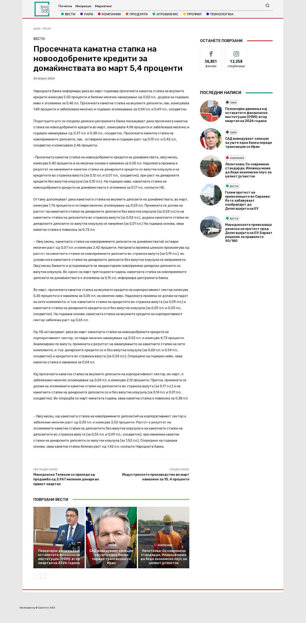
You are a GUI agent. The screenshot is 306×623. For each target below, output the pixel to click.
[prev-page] (36, 576)
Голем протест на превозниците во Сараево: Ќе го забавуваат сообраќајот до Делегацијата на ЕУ (247, 200)
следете (236, 51)
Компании (165, 545)
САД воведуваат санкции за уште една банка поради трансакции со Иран (111, 557)
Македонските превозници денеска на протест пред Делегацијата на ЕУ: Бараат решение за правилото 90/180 (248, 233)
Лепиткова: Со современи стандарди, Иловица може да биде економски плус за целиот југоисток (163, 557)
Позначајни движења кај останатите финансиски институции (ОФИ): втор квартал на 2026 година (59, 557)
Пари (60, 545)
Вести (47, 28)
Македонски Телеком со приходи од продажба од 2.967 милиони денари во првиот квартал (66, 479)
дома (36, 28)
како (211, 51)
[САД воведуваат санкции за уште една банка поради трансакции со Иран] (111, 537)
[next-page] (43, 576)
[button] (267, 5)
